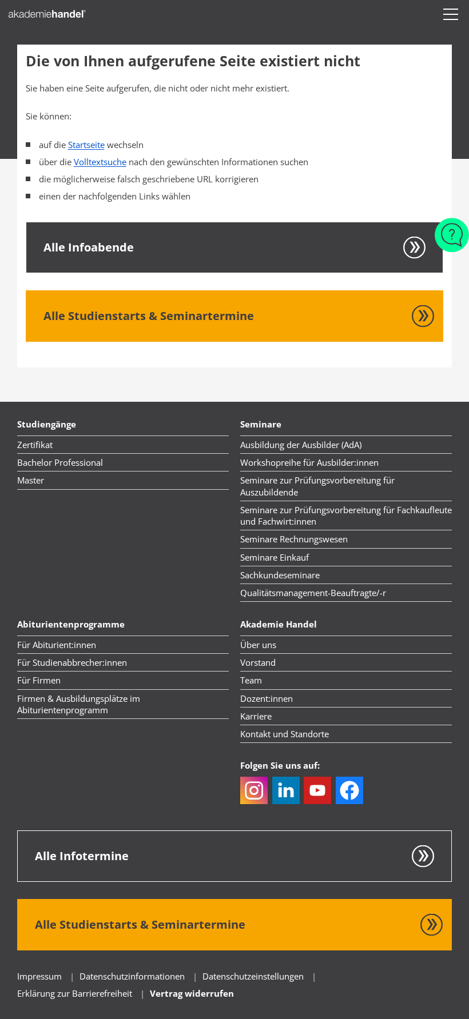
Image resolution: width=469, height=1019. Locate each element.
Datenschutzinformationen (133, 976)
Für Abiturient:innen (56, 644)
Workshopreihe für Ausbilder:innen (309, 462)
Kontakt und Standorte (284, 734)
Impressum (39, 976)
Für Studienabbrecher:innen (72, 662)
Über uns (258, 644)
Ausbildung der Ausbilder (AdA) (300, 444)
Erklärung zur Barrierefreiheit (74, 993)
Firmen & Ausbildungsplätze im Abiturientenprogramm (78, 704)
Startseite (86, 144)
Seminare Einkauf (274, 557)
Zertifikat (35, 444)
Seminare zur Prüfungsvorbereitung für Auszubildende (317, 485)
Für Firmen (39, 680)
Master (30, 480)
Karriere (256, 716)
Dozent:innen (266, 698)
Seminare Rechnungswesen (294, 539)
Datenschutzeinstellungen (253, 976)
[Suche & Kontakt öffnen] (452, 229)
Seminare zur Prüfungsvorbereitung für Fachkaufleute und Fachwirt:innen (346, 515)
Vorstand (258, 662)
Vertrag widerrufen (192, 993)
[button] (451, 14)
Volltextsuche (100, 161)
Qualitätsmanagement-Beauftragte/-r (313, 592)
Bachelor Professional (60, 462)
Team (251, 680)
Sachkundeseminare (280, 575)
